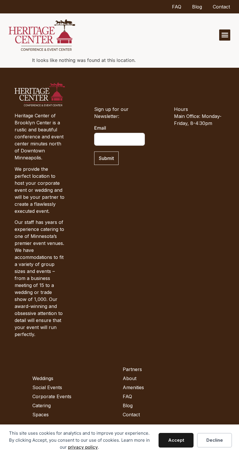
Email (100, 128)
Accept (176, 440)
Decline (214, 440)
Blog (197, 7)
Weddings (42, 378)
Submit (106, 158)
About (129, 378)
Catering (41, 405)
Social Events (47, 387)
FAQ (176, 7)
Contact (221, 7)
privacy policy (83, 447)
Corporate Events (51, 396)
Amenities (133, 387)
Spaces (40, 414)
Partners (132, 369)
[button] (224, 35)
